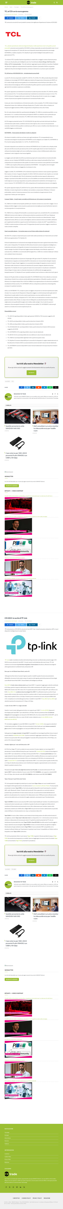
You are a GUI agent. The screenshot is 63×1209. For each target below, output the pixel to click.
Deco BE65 (45, 698)
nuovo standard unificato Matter (41, 785)
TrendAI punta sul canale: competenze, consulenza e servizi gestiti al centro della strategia (26, 516)
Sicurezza (7, 1140)
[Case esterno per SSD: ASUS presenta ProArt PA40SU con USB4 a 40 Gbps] (18, 443)
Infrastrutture (8, 1138)
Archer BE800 (44, 717)
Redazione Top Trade (11, 14)
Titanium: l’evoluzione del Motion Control (15, 557)
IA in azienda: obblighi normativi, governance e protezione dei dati (20, 578)
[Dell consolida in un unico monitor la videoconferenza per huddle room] (45, 416)
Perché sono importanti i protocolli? (13, 537)
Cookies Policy (8, 1156)
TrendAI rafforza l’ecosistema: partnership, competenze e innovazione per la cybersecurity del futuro (28, 496)
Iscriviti (31, 372)
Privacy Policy (8, 1159)
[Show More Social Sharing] (39, 18)
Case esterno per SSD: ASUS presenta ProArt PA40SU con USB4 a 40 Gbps (16, 455)
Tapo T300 (30, 836)
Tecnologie (7, 1132)
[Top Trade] (31, 2)
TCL (13, 381)
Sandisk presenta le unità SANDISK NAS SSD (15, 427)
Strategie (7, 1135)
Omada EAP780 (40, 751)
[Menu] (6, 2)
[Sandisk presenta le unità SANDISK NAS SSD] (18, 416)
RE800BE (15, 735)
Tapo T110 (19, 840)
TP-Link (7, 660)
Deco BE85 (52, 698)
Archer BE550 (13, 719)
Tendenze (7, 1143)
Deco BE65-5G (12, 692)
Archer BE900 (45, 710)
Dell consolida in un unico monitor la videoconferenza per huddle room (46, 428)
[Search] (57, 2)
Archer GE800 (39, 724)
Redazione (7, 1162)
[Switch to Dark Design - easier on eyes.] (54, 2)
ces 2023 (7, 381)
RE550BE (21, 735)
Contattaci (7, 1153)
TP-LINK (14, 869)
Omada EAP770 (12, 760)
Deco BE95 (7, 685)
